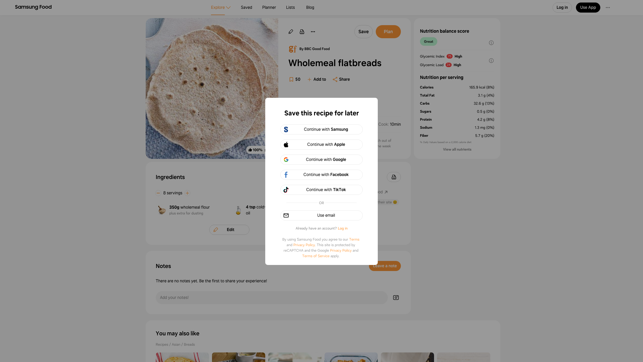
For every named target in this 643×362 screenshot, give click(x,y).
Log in (343, 228)
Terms (354, 239)
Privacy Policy (304, 245)
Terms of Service (316, 256)
